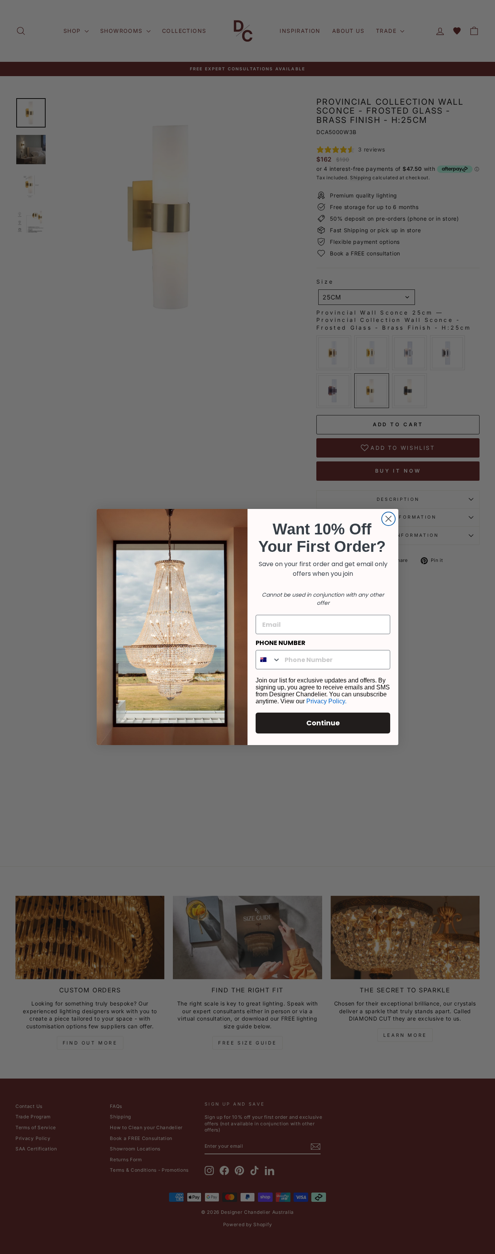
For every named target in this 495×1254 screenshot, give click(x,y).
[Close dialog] (388, 519)
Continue (323, 723)
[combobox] (268, 659)
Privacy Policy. (326, 701)
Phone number (281, 642)
